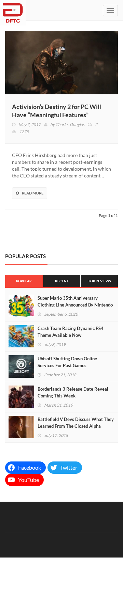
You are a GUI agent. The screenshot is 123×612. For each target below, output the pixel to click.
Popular (24, 281)
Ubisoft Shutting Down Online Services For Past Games (67, 362)
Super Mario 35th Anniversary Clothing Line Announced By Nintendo (75, 301)
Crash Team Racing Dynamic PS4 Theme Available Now (71, 332)
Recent (62, 281)
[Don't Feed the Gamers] (13, 10)
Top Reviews (99, 281)
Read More (32, 193)
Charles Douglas (69, 124)
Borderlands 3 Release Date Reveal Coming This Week (73, 392)
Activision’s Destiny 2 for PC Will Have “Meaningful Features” (56, 111)
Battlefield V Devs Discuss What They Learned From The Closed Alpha (76, 423)
